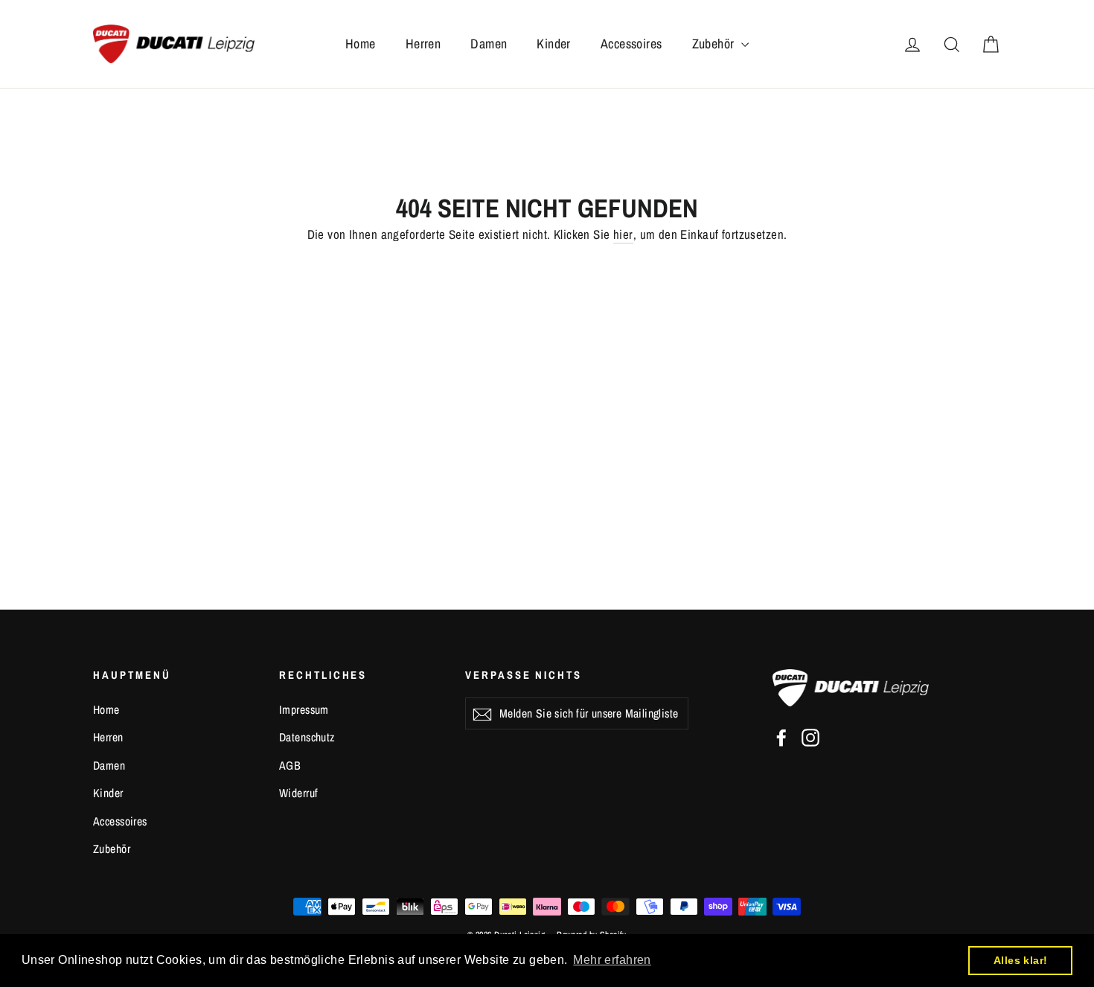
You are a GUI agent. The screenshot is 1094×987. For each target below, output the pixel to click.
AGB (290, 765)
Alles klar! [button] (1021, 960)
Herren (423, 43)
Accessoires (631, 43)
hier (623, 234)
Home (360, 43)
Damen (488, 43)
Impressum (304, 710)
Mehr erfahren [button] (612, 960)
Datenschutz (307, 737)
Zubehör (715, 43)
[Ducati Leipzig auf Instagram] (810, 736)
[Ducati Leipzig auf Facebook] (781, 736)
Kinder (554, 43)
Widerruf (298, 793)
